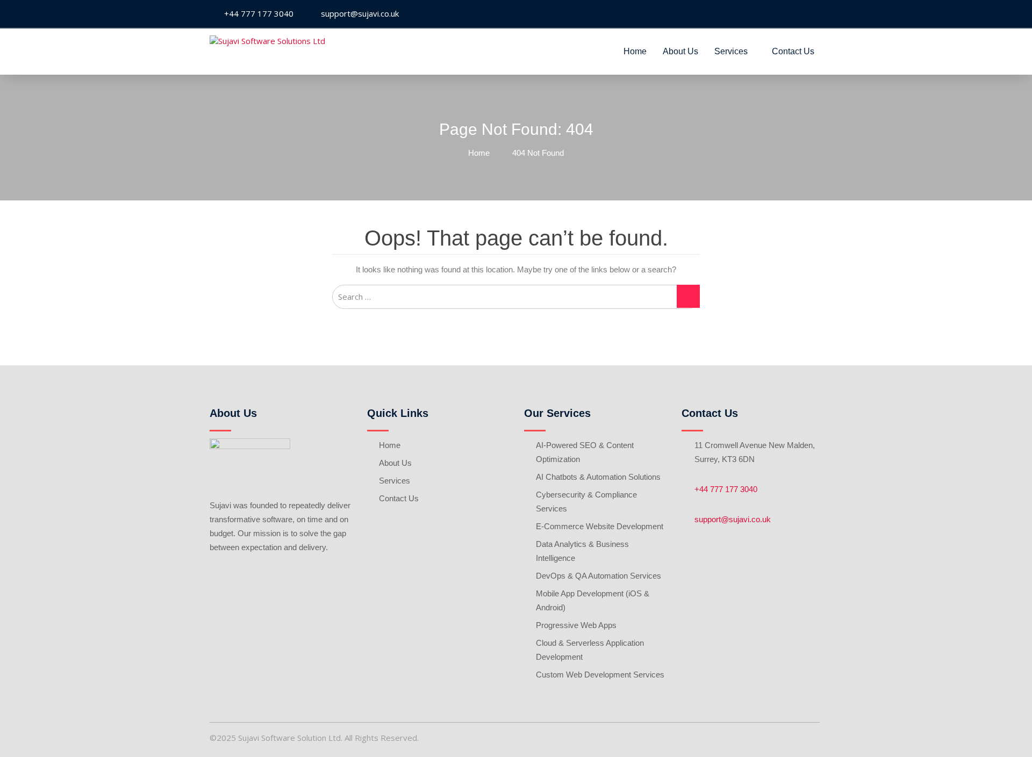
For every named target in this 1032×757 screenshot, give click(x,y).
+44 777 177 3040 (725, 489)
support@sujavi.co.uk (732, 519)
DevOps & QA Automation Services (598, 575)
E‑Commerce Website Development (599, 526)
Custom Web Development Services (600, 674)
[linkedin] (814, 14)
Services (731, 51)
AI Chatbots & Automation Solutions (598, 476)
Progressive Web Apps (576, 625)
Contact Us (793, 51)
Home (635, 51)
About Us (680, 51)
